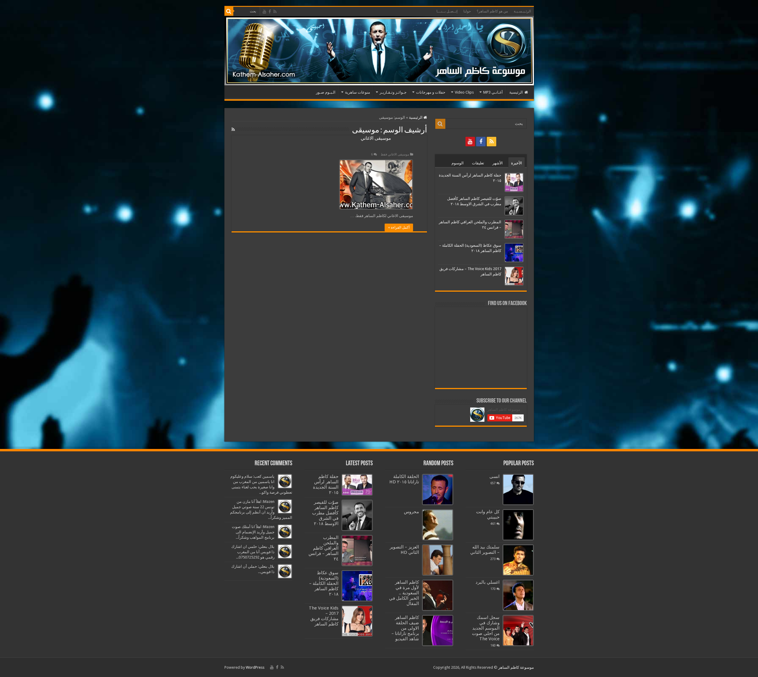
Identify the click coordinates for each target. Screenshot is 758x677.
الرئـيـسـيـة (522, 11)
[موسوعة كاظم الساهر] (379, 50)
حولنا (467, 11)
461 (493, 523)
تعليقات (478, 163)
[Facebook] (270, 11)
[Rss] (275, 11)
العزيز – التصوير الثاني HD (404, 549)
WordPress (255, 667)
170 (493, 589)
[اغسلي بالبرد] (518, 595)
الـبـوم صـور (325, 92)
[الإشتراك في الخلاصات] (233, 129)
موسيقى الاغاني (376, 138)
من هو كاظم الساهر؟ (492, 11)
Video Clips (464, 92)
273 (493, 559)
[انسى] (518, 489)
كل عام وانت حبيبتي (488, 514)
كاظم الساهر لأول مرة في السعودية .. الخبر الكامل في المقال (404, 593)
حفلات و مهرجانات (430, 92)
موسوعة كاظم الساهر (516, 667)
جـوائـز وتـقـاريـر (393, 92)
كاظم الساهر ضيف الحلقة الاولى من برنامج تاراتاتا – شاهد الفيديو (405, 628)
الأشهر (497, 163)
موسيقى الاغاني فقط (395, 154)
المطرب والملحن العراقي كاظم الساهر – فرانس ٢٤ (323, 548)
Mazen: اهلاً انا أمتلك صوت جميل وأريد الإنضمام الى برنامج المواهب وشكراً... (253, 532)
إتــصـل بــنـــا (446, 11)
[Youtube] (264, 11)
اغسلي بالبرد (488, 582)
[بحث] (228, 11)
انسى (494, 476)
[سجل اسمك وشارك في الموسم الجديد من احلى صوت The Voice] (518, 630)
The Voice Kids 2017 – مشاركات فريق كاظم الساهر (323, 616)
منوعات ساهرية (357, 92)
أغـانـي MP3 (493, 92)
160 (493, 645)
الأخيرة (516, 163)
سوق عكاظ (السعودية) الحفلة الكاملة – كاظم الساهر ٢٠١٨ (323, 583)
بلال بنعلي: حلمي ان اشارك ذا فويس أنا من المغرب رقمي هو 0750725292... (252, 551)
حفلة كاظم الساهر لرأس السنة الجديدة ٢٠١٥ (325, 484)
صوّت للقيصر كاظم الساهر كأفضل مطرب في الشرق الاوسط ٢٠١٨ (325, 513)
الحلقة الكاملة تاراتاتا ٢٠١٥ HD (404, 479)
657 (493, 483)
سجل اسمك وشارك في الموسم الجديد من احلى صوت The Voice (486, 628)
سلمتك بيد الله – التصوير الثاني (485, 549)
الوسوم (458, 163)
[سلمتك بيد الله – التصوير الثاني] (518, 560)
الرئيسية (516, 92)
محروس (411, 511)
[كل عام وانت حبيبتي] (518, 525)
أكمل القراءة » (398, 227)
